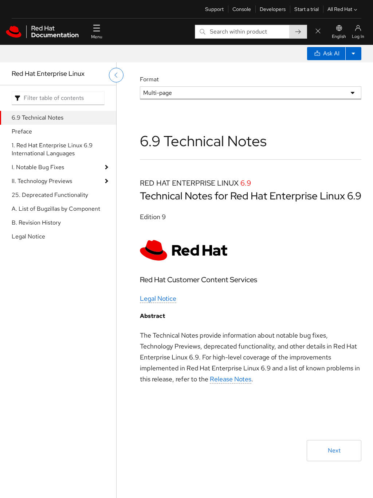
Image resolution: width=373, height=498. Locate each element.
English (339, 36)
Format (149, 79)
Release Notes (230, 379)
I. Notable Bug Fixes (38, 167)
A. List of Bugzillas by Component (56, 209)
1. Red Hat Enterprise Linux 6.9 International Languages (52, 149)
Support (214, 9)
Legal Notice (28, 236)
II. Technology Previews (42, 181)
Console (241, 9)
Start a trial (306, 9)
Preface (22, 131)
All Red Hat (339, 9)
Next (334, 450)
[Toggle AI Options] (353, 53)
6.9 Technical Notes (37, 117)
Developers (273, 9)
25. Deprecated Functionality (50, 195)
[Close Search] (318, 31)
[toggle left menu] (116, 75)
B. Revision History (36, 222)
